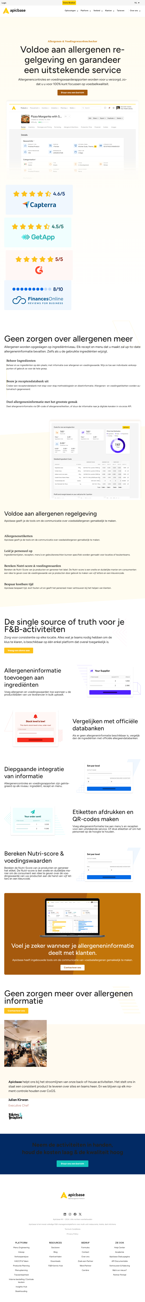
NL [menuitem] (136, 3)
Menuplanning (21, 1270)
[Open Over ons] (140, 11)
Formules (85, 1247)
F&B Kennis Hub (55, 1266)
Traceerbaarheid (21, 1275)
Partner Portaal (119, 1275)
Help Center (119, 1247)
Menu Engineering (21, 1247)
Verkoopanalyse (21, 1256)
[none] (137, 2)
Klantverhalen (55, 1256)
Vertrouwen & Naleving (119, 1266)
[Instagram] (70, 1214)
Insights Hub (21, 1287)
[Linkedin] (64, 1214)
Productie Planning (21, 1266)
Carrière (85, 1270)
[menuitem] (136, 2)
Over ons (85, 1256)
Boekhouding (21, 1291)
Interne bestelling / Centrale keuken (21, 1280)
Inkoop (21, 1252)
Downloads (55, 1261)
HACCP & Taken (21, 1261)
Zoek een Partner (85, 1261)
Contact (85, 1252)
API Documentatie (120, 1261)
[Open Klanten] (114, 11)
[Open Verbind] (102, 11)
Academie (119, 1252)
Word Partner (85, 1266)
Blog (55, 1252)
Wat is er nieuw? (119, 1270)
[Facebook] (75, 1214)
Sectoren (55, 1247)
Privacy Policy (72, 1234)
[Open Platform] (90, 11)
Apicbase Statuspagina (119, 1256)
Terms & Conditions (72, 1229)
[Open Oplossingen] (77, 11)
